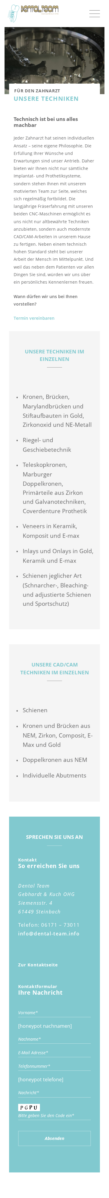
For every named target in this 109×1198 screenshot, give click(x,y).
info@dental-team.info (49, 933)
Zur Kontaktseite (38, 965)
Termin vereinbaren (34, 318)
